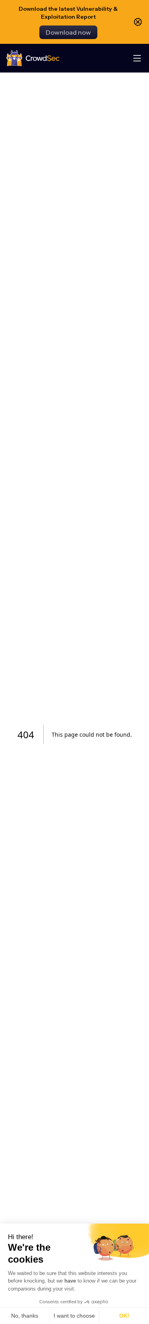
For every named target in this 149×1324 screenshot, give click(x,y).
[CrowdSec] (33, 58)
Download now (68, 32)
